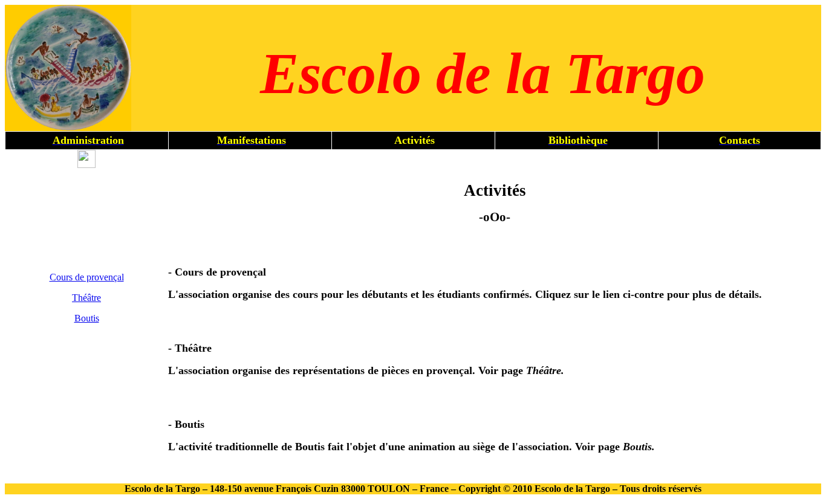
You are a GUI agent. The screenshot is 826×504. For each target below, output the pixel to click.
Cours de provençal (87, 277)
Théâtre (86, 297)
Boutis (86, 318)
